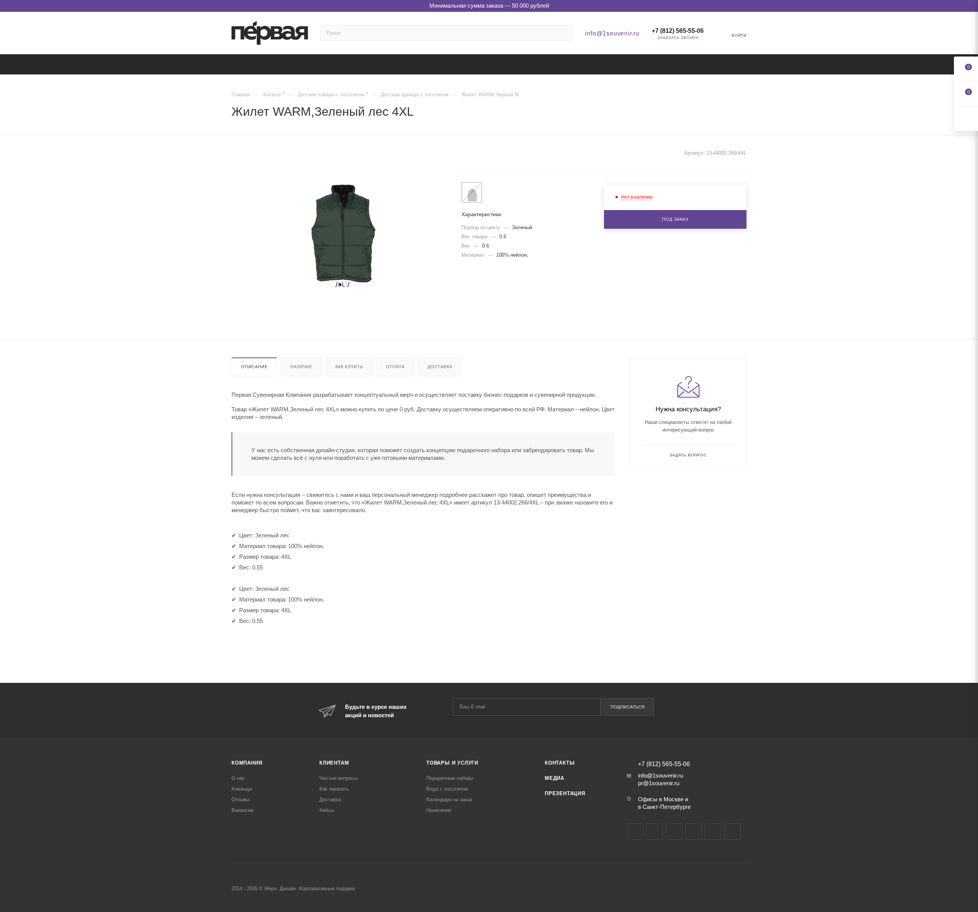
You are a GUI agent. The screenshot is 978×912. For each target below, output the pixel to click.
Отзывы (240, 799)
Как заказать (334, 789)
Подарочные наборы (449, 778)
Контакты (560, 763)
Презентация (565, 793)
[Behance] (693, 831)
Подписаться (627, 707)
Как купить (349, 366)
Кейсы (326, 810)
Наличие (301, 366)
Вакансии (242, 810)
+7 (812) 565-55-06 (678, 30)
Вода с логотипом (447, 789)
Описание (254, 366)
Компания (247, 763)
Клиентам (334, 763)
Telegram (654, 831)
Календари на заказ (449, 799)
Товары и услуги (452, 763)
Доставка (439, 366)
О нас (238, 778)
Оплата (395, 366)
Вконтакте (635, 831)
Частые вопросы (338, 778)
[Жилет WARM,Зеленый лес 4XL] (340, 237)
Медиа (554, 778)
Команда (242, 789)
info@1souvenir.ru (612, 33)
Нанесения (438, 810)
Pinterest (732, 831)
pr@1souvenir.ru (658, 783)
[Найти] (563, 33)
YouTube (674, 831)
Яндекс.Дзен (713, 831)
